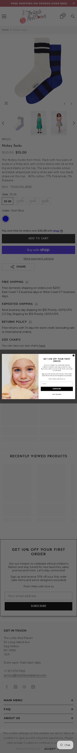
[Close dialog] (73, 355)
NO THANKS (56, 394)
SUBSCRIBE (57, 389)
